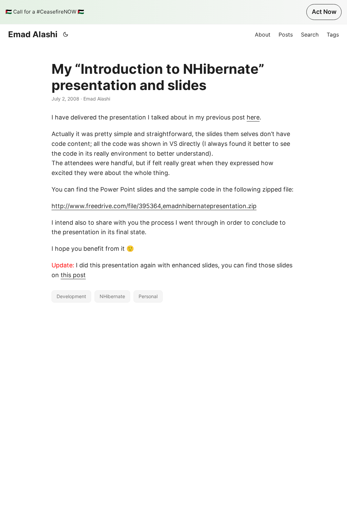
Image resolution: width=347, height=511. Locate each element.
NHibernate (112, 296)
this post (73, 275)
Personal (148, 296)
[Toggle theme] (66, 34)
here (253, 117)
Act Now (324, 11)
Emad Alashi (33, 34)
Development (71, 296)
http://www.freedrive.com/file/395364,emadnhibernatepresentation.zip (154, 205)
